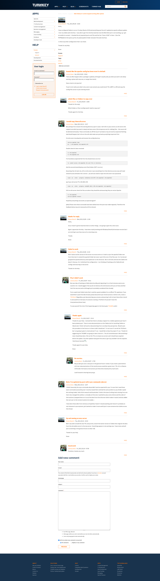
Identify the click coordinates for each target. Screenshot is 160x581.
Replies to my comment (78, 542)
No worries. (78, 358)
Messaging (36, 32)
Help (64, 7)
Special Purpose (101, 575)
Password (37, 77)
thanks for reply (73, 216)
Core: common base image (56, 565)
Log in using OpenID (41, 86)
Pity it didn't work (76, 278)
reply (125, 93)
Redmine (119, 575)
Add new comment (64, 66)
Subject (60, 484)
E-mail (60, 467)
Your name (61, 461)
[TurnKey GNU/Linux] (40, 6)
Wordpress (119, 571)
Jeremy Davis (70, 74)
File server (119, 573)
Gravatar (100, 473)
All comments (65, 542)
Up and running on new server (76, 418)
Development (37, 58)
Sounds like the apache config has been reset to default (85, 71)
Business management (40, 29)
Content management (39, 26)
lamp (59, 61)
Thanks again (77, 315)
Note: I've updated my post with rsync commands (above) (86, 382)
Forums (65, 13)
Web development (38, 21)
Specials (36, 19)
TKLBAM (110, 306)
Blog (72, 7)
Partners (34, 573)
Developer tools (38, 40)
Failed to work (73, 249)
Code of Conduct (36, 567)
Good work (72, 446)
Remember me (39, 83)
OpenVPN (119, 565)
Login (118, 2)
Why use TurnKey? (36, 565)
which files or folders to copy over (80, 99)
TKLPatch (73, 297)
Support (70, 13)
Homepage (61, 478)
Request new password (42, 90)
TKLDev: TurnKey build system (57, 571)
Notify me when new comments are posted (71, 540)
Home (60, 13)
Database (36, 37)
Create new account (41, 88)
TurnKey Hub (96, 6)
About (34, 563)
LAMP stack (119, 569)
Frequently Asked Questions (81, 567)
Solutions (53, 563)
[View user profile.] (61, 20)
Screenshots (83, 6)
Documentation (38, 60)
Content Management (103, 565)
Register (125, 2)
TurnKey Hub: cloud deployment (58, 567)
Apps (56, 7)
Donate (76, 571)
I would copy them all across (76, 121)
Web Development (102, 569)
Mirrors (34, 569)
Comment (61, 490)
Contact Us (35, 571)
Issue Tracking (101, 571)
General (37, 55)
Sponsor (34, 575)
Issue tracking (37, 34)
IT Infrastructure (38, 24)
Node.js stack (120, 567)
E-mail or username (39, 70)
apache (60, 63)
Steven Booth (62, 24)
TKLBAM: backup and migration (57, 569)
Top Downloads (122, 563)
